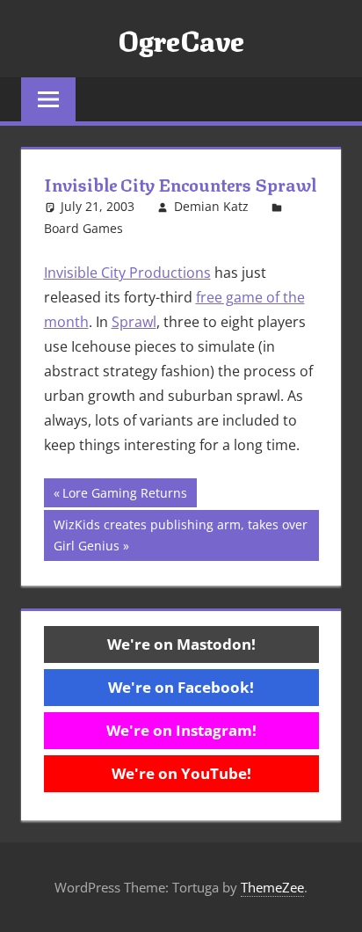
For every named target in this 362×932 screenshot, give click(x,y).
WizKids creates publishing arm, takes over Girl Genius (180, 535)
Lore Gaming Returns (124, 495)
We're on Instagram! (181, 730)
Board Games (83, 228)
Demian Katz (211, 206)
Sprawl (134, 321)
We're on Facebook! (181, 687)
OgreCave (181, 39)
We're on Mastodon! (181, 644)
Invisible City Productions (127, 272)
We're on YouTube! (181, 773)
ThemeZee (272, 887)
